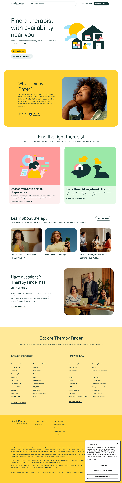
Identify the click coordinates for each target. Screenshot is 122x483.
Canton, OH (14, 390)
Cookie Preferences (48, 472)
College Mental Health (98, 387)
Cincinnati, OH (15, 371)
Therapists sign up (101, 3)
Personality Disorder (98, 396)
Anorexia (72, 393)
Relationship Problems (99, 383)
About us (38, 428)
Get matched (18, 51)
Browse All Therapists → (18, 402)
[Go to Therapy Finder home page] (17, 4)
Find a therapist (59, 421)
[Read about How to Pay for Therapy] (61, 240)
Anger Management (39, 393)
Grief (35, 377)
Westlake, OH (15, 396)
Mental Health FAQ (18, 306)
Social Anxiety (96, 374)
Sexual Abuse (96, 380)
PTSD (35, 396)
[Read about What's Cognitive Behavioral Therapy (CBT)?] (26, 240)
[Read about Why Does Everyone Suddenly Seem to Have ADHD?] (95, 240)
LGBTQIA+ (36, 390)
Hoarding (94, 367)
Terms (39, 472)
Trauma (35, 374)
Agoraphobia (73, 383)
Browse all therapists (22, 56)
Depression (37, 371)
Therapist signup (59, 435)
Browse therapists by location (76, 198)
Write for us (38, 424)
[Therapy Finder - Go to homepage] (19, 422)
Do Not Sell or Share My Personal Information (70, 472)
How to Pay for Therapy (55, 254)
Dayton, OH (14, 380)
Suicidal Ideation (97, 393)
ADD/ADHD (37, 380)
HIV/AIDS (36, 387)
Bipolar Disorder (74, 390)
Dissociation (73, 371)
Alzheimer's (73, 387)
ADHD (71, 380)
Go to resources (103, 218)
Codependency (96, 390)
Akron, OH (14, 393)
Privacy (32, 472)
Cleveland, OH (15, 374)
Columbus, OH (15, 367)
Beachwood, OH (16, 383)
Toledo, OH (14, 377)
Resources (84, 3)
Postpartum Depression (99, 371)
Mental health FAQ (59, 431)
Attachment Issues (39, 383)
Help (90, 3)
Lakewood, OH (15, 387)
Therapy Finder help (41, 421)
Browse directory (59, 424)
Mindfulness (95, 377)
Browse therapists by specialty (21, 201)
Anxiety (35, 367)
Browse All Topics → (75, 401)
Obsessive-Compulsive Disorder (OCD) (79, 396)
